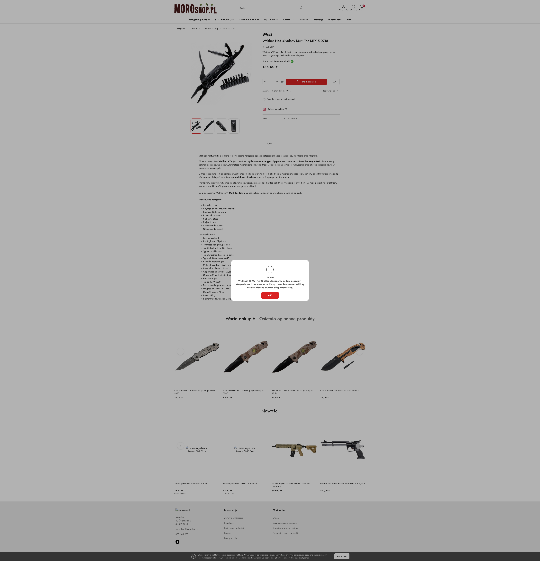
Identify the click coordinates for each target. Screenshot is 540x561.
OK (270, 295)
